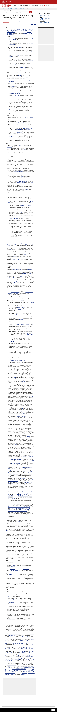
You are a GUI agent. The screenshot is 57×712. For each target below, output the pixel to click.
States (19, 75)
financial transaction (13, 64)
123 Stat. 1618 (15, 668)
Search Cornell (52, 2)
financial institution (25, 163)
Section (17, 12)
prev (32, 23)
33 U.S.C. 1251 (13, 493)
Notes (11, 21)
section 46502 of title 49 (28, 456)
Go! (30, 12)
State (10, 56)
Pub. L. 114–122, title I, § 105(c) (15, 670)
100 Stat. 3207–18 (30, 634)
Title (4, 12)
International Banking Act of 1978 (15, 298)
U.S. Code (7, 8)
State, (11, 249)
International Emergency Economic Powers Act (20, 469)
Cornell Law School (11, 1)
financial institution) (20, 416)
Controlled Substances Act (21, 314)
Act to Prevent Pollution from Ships (23, 494)
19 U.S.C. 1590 (11, 462)
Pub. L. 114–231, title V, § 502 (10, 671)
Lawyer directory (26, 5)
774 (13, 340)
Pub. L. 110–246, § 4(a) (11, 664)
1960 (19, 577)
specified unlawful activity (14, 53)
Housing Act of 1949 (23, 478)
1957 (15, 577)
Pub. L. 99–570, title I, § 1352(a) (14, 634)
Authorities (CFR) (17, 21)
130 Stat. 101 (30, 670)
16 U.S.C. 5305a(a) (23, 510)
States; (17, 173)
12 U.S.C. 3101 (25, 298)
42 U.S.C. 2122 (14, 483)
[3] (30, 465)
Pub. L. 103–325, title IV (26, 646)
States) (28, 436)
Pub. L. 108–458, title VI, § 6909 (18, 658)
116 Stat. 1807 (30, 656)
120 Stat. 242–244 (11, 662)
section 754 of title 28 (13, 218)
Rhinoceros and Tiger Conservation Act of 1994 (18, 510)
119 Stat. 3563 (29, 659)
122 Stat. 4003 (22, 667)
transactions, (23, 67)
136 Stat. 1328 (24, 672)
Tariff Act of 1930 (30, 460)
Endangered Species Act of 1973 (15, 506)
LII (3, 8)
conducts (12, 31)
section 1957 (22, 593)
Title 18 (11, 8)
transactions (30, 396)
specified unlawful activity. (25, 205)
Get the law (20, 5)
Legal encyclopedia (34, 5)
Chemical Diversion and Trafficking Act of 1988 (19, 458)
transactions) (19, 411)
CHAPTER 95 (21, 8)
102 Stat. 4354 (25, 636)
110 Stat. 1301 (23, 648)
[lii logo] (6, 5)
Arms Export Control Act (20, 466)
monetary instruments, (27, 273)
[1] (32, 324)
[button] (54, 5)
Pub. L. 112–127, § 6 (22, 668)
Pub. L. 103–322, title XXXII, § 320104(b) (20, 643)
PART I (16, 8)
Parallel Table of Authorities (43, 20)
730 (11, 340)
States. (31, 182)
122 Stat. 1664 (19, 666)
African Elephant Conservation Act (20, 508)
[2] (24, 410)
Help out (40, 5)
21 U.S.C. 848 (22, 360)
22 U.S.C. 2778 (19, 336)
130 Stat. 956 (24, 671)
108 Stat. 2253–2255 (26, 647)
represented (11, 109)
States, (19, 308)
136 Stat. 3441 (23, 674)
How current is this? (44, 22)
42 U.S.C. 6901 (13, 498)
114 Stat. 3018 (22, 652)
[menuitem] (15, 5)
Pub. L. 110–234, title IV (22, 662)
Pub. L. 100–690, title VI (13, 635)
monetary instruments (17, 281)
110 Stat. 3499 (23, 651)
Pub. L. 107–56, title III (30, 652)
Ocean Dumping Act (25, 493)
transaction (19, 47)
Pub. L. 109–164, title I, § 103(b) (13, 659)
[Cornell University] (3, 1)
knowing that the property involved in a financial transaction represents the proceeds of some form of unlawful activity (20, 30)
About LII (15, 5)
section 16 (21, 319)
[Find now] (55, 6)
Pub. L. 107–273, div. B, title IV (24, 655)
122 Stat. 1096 (27, 663)
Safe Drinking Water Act (23, 495)
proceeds (25, 33)
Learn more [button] (36, 709)
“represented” (11, 136)
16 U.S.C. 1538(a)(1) (26, 506)
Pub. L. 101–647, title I (13, 638)
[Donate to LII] (44, 6)
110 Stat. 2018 (19, 650)
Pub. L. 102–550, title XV (24, 640)
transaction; (22, 154)
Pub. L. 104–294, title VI (27, 650)
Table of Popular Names (45, 18)
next (35, 23)
